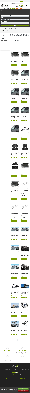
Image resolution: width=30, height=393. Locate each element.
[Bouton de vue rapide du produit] (18, 59)
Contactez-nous (15, 372)
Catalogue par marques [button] (5, 8)
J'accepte (23, 388)
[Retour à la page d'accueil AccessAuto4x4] (15, 366)
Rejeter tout (23, 390)
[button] (25, 1)
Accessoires (13, 8)
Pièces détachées (19, 8)
